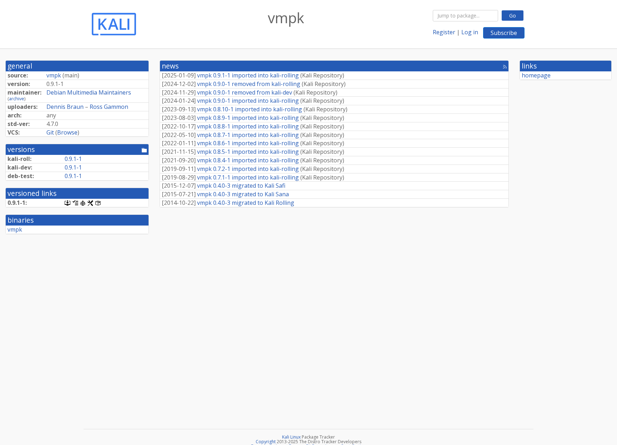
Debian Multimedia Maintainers (88, 92)
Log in (469, 32)
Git (50, 132)
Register (444, 32)
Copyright (266, 442)
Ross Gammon (109, 107)
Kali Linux (291, 437)
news (170, 66)
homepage (536, 75)
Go (512, 15)
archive (16, 98)
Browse (67, 132)
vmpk (53, 75)
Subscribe (504, 33)
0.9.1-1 (73, 159)
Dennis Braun (65, 107)
